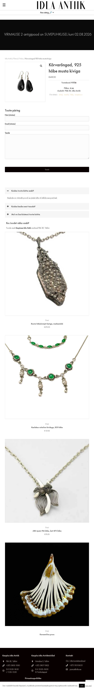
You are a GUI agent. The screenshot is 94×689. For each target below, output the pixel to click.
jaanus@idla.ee (75, 669)
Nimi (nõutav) (10, 115)
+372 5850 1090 (13, 665)
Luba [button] (81, 686)
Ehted (15, 59)
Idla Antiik (8, 59)
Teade (7, 133)
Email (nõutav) (10, 124)
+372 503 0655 (76, 665)
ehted (61, 95)
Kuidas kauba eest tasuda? (23, 206)
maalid (66, 95)
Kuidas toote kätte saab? (22, 190)
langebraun (78, 95)
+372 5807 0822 (42, 665)
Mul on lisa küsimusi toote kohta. (25, 214)
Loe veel (88, 685)
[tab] (47, 190)
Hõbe (21, 59)
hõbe (71, 95)
